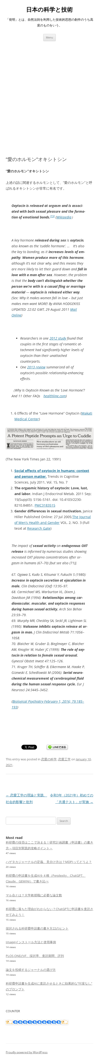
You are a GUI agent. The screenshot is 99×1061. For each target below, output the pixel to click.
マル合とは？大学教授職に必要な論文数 (34, 895)
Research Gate (38, 528)
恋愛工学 (64, 759)
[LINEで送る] (57, 747)
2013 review (36, 367)
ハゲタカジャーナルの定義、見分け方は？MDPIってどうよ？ (49, 862)
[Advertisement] (49, 93)
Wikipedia (63, 217)
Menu (49, 37)
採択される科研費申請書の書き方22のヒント (37, 928)
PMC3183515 (45, 505)
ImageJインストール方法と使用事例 (31, 942)
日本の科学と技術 (49, 9)
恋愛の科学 (49, 759)
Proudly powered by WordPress (27, 1052)
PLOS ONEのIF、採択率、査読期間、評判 (35, 956)
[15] (52, 216)
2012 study (58, 338)
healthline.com (54, 396)
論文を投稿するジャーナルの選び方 (31, 970)
